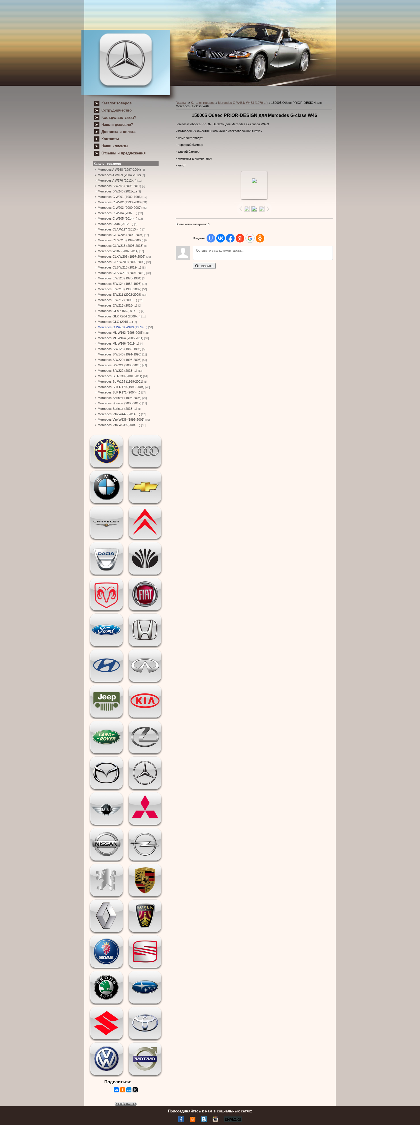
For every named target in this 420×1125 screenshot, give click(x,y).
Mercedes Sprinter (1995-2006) (119, 397)
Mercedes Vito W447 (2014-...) (119, 414)
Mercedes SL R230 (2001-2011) (120, 376)
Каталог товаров (203, 102)
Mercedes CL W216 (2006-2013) (120, 245)
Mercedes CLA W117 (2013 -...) (119, 229)
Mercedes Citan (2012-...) (115, 224)
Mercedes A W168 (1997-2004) (119, 169)
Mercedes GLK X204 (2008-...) (119, 316)
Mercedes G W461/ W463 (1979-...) (122, 327)
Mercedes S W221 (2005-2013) (119, 365)
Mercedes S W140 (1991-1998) (119, 354)
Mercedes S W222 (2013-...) (117, 370)
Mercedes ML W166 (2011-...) (118, 343)
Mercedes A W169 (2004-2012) (119, 175)
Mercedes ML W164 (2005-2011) (120, 338)
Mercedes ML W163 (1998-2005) (121, 332)
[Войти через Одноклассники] (260, 238)
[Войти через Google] (250, 238)
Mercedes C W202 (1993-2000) (120, 202)
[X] (135, 1089)
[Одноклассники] (122, 1089)
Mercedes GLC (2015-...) (115, 321)
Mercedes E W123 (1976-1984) (119, 278)
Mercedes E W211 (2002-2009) (119, 294)
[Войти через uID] (211, 238)
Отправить (204, 266)
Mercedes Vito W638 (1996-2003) (121, 419)
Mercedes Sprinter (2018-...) (117, 408)
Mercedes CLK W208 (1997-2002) (121, 256)
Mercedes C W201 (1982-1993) (120, 196)
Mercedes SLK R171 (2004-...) (119, 392)
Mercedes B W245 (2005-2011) (119, 186)
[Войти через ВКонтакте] (220, 238)
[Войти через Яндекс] (240, 238)
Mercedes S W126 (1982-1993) (119, 349)
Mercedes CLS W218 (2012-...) (119, 267)
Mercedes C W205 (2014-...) (117, 218)
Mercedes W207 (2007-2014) (118, 251)
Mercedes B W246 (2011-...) (117, 191)
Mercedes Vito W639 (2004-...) (119, 425)
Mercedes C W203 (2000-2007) (120, 207)
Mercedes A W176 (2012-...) (117, 180)
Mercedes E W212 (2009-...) (117, 300)
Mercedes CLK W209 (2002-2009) (121, 262)
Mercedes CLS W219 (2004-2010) (121, 273)
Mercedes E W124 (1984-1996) (119, 283)
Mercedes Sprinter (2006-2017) (119, 403)
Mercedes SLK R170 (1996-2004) (121, 387)
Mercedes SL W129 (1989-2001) (120, 381)
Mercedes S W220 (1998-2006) (119, 359)
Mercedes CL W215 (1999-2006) (120, 240)
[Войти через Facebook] (230, 238)
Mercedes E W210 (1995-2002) (119, 289)
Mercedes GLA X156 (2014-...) (119, 311)
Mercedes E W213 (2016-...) (117, 305)
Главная (181, 102)
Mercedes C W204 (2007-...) (117, 213)
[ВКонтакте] (116, 1089)
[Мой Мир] (128, 1089)
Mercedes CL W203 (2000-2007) (120, 234)
